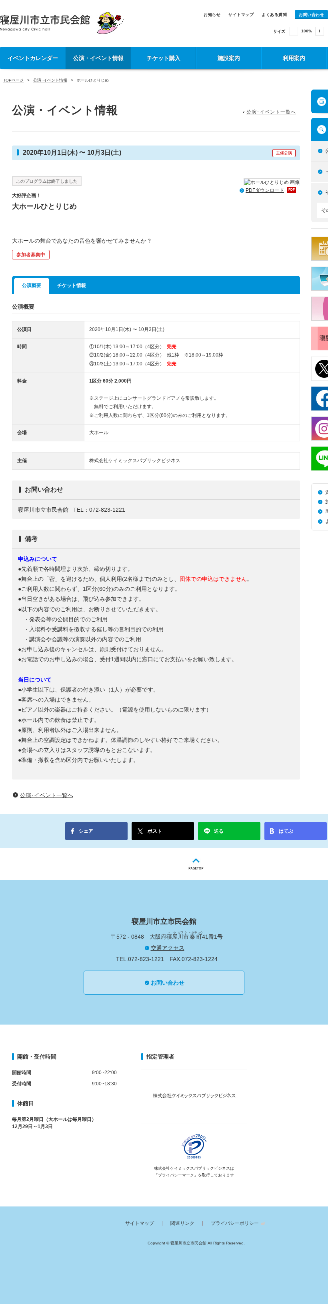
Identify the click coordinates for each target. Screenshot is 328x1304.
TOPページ (13, 80)
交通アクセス (167, 948)
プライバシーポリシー (235, 1223)
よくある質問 (274, 14)
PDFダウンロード (270, 190)
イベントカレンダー (33, 58)
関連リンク (182, 1223)
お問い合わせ (311, 14)
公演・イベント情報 (98, 58)
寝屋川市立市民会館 (62, 23)
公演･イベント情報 (50, 80)
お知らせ (212, 14)
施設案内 (229, 58)
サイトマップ (241, 14)
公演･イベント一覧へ (271, 112)
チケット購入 (163, 58)
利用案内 (294, 58)
